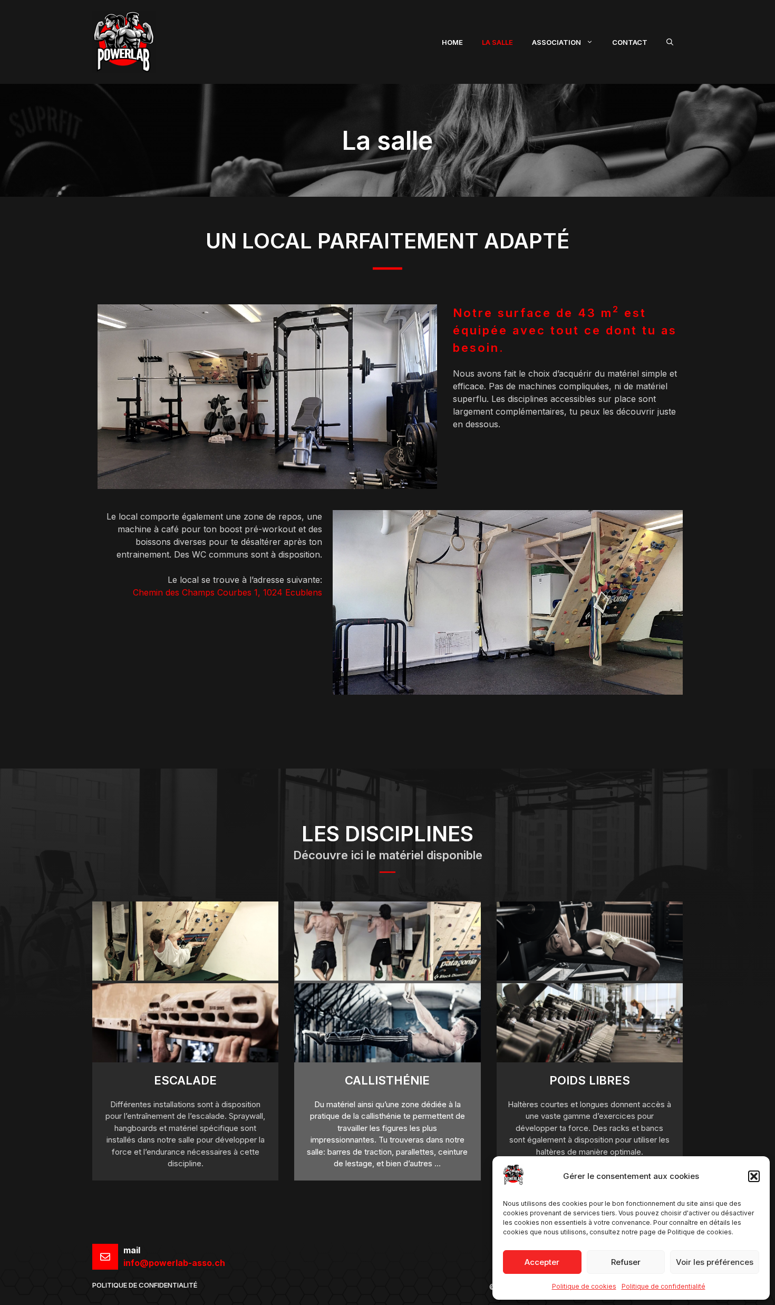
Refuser (626, 1262)
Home (452, 42)
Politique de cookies (584, 1286)
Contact (629, 42)
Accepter (542, 1262)
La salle (497, 42)
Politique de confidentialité (663, 1286)
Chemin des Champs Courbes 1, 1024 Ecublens (227, 592)
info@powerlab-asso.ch (174, 1263)
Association (556, 42)
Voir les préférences (714, 1262)
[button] (754, 1176)
